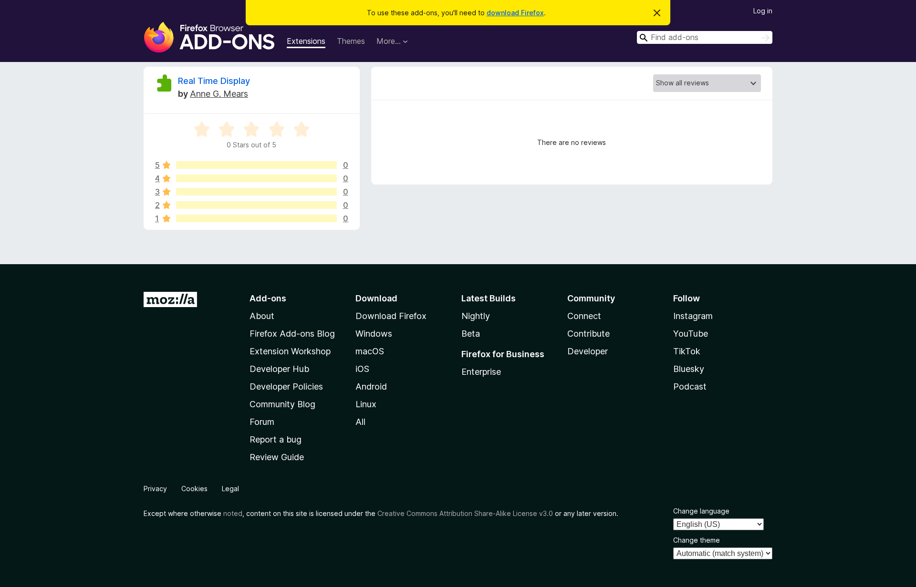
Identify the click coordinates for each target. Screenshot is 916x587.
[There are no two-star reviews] (256, 205)
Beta (470, 334)
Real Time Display (214, 81)
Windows (373, 334)
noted (232, 513)
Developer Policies (286, 386)
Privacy (155, 488)
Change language (701, 511)
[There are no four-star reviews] (256, 178)
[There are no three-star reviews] (256, 192)
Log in (762, 11)
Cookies (194, 488)
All (360, 422)
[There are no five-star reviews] (256, 165)
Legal (230, 488)
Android (371, 386)
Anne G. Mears (219, 94)
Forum (262, 422)
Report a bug (276, 439)
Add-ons (268, 298)
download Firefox (515, 13)
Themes (351, 41)
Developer (587, 351)
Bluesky (688, 369)
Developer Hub (279, 369)
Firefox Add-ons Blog (292, 334)
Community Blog (282, 404)
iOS (362, 369)
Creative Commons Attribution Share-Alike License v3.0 (465, 513)
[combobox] (704, 37)
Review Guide (277, 457)
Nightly (475, 316)
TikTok (686, 351)
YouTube (690, 334)
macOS (369, 351)
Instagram (693, 316)
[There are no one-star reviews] (256, 218)
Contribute (588, 334)
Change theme (696, 540)
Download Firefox (391, 316)
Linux (365, 404)
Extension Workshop (290, 351)
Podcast (690, 386)
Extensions (306, 41)
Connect (584, 316)
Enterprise (481, 372)
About (262, 316)
